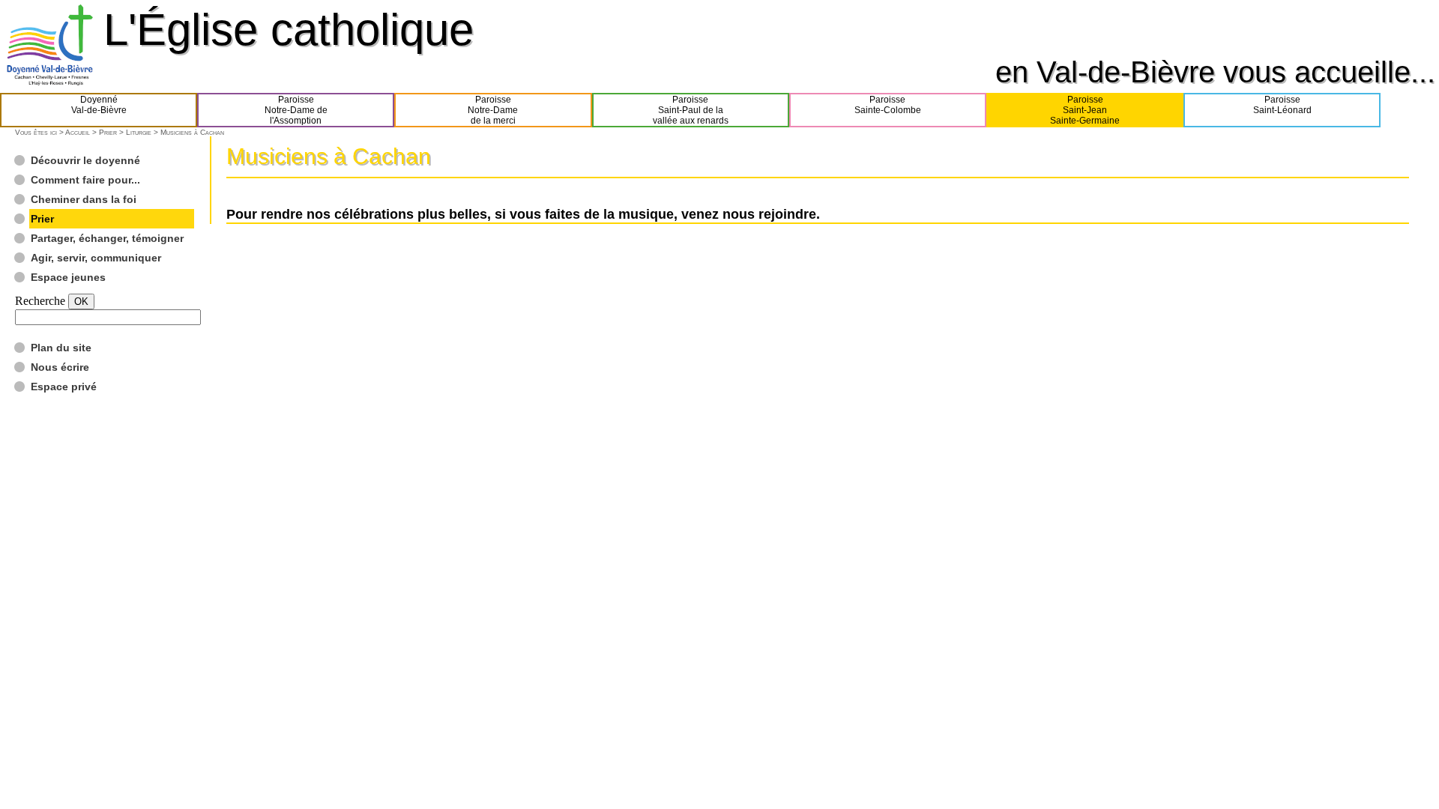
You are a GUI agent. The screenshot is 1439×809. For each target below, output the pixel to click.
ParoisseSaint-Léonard (1282, 104)
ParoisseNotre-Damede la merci (493, 110)
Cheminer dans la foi (83, 199)
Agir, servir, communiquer (96, 258)
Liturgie (138, 132)
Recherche (40, 300)
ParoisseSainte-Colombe (887, 104)
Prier (108, 132)
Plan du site (61, 348)
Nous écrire (60, 367)
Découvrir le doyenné (85, 160)
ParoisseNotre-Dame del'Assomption (296, 110)
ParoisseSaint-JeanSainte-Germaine (1085, 110)
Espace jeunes (68, 277)
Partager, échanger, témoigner (107, 238)
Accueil (77, 132)
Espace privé (64, 387)
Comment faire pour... (85, 180)
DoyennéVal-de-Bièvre (99, 104)
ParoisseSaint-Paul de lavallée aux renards (690, 110)
